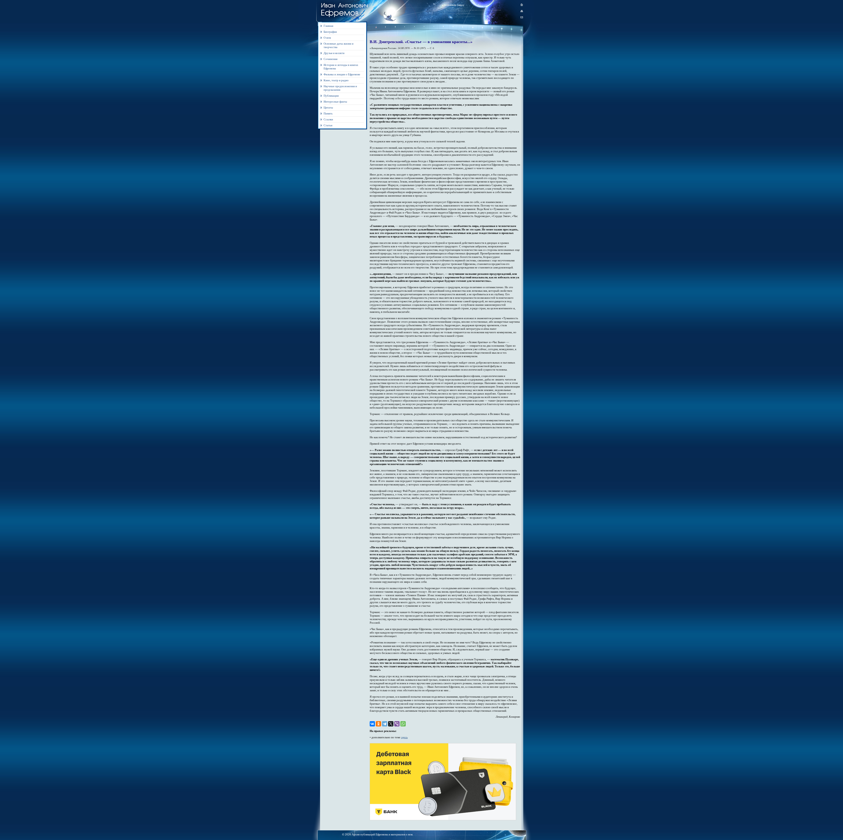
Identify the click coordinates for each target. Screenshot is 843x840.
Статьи (328, 125)
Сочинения (330, 59)
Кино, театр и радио (336, 80)
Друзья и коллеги (334, 53)
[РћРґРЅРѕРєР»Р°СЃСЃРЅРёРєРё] (378, 723)
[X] (390, 723)
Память (328, 113)
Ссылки (328, 119)
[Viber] (397, 723)
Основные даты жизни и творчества (338, 45)
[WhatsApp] (403, 723)
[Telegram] (384, 723)
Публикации (331, 95)
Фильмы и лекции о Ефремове (342, 74)
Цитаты (328, 107)
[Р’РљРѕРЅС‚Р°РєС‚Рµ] (372, 723)
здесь (404, 737)
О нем (327, 37)
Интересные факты (335, 101)
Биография (330, 31)
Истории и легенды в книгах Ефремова (341, 66)
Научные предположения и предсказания (340, 88)
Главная (328, 25)
